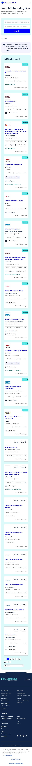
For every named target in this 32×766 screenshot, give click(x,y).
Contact (28, 679)
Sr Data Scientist (10, 101)
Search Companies (5, 700)
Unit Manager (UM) (11, 447)
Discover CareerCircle (6, 693)
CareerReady (4, 721)
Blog (2, 728)
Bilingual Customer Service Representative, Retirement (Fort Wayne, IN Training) (15, 131)
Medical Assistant (10, 635)
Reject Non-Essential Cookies (16, 763)
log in (16, 44)
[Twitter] (26, 736)
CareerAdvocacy (5, 723)
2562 (5, 662)
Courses (4, 708)
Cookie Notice (8, 755)
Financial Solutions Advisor (14, 200)
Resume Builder (5, 705)
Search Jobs (4, 695)
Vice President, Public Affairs (14, 319)
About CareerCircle (21, 718)
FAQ (18, 721)
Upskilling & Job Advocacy (7, 718)
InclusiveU (19, 698)
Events (2, 731)
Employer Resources (6, 733)
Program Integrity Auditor (13, 164)
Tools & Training (4, 703)
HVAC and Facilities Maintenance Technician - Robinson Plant (15, 258)
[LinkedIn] (23, 736)
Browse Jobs (4, 698)
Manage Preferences (16, 759)
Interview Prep (5, 710)
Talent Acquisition (21, 693)
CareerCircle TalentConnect (23, 695)
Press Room (4, 736)
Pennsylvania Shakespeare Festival (13, 506)
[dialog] (16, 756)
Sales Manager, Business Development (13, 387)
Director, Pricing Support (13, 229)
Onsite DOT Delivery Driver (14, 290)
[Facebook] (18, 736)
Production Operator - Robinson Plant (15, 72)
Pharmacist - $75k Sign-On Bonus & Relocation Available (16, 473)
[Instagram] (21, 736)
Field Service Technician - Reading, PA (13, 418)
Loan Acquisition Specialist (14, 559)
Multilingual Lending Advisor (14, 609)
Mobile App (4, 713)
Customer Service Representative (16, 350)
